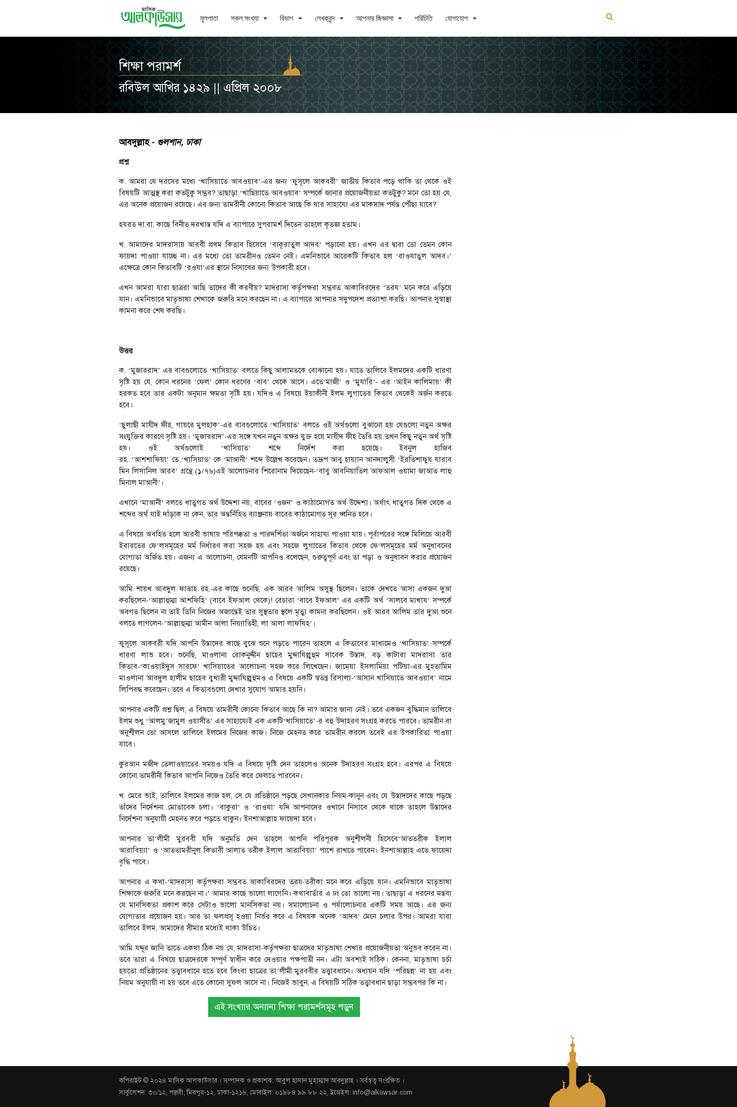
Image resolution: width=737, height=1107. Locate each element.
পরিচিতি (423, 18)
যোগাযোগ (456, 18)
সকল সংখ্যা (244, 18)
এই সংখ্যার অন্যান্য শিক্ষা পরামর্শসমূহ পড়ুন (284, 1007)
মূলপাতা (209, 18)
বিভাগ (286, 18)
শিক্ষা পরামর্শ (150, 66)
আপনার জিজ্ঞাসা (374, 18)
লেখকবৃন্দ (325, 18)
